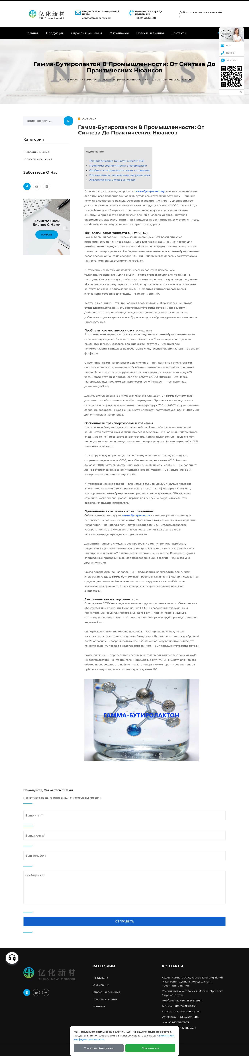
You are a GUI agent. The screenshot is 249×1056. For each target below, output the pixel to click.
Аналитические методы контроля (112, 180)
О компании (119, 33)
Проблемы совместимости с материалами (118, 165)
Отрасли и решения (86, 33)
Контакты (179, 33)
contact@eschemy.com (97, 17)
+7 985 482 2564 (185, 1028)
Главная (32, 33)
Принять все (150, 1048)
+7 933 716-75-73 (178, 1022)
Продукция (55, 33)
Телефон (230, 53)
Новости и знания (150, 33)
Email (229, 45)
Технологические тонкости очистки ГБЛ (116, 161)
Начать (46, 234)
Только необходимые (98, 1048)
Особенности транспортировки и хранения (119, 170)
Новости (75, 79)
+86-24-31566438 (185, 1006)
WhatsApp (232, 60)
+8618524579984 (188, 1017)
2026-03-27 (89, 118)
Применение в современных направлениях (119, 175)
